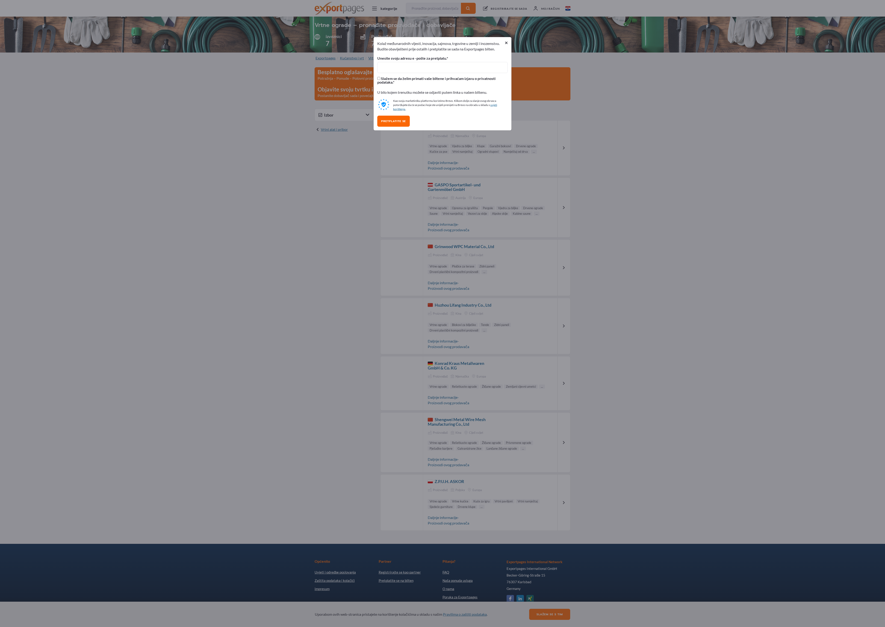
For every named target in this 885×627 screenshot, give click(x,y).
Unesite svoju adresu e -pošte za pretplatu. (412, 58)
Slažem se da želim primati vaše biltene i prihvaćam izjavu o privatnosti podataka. (436, 80)
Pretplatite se (393, 121)
